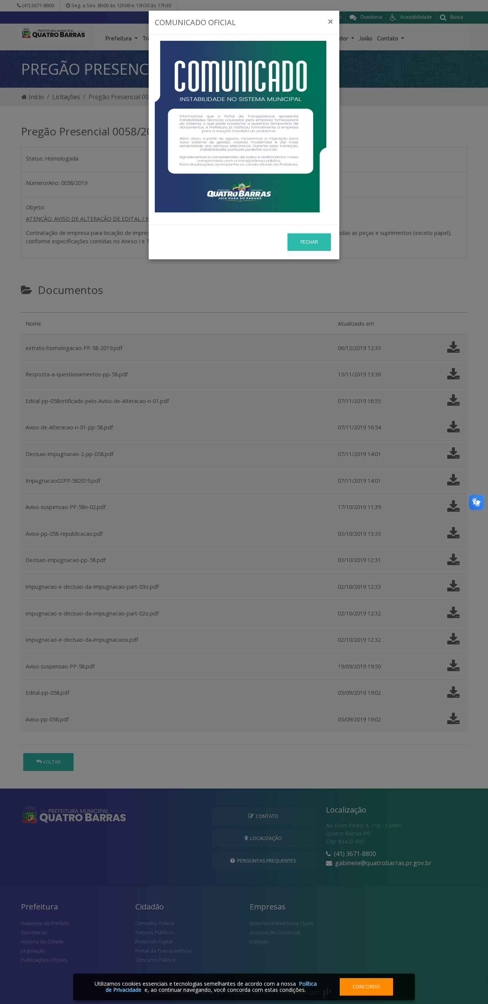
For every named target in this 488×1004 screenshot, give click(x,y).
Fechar (309, 241)
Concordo (366, 986)
